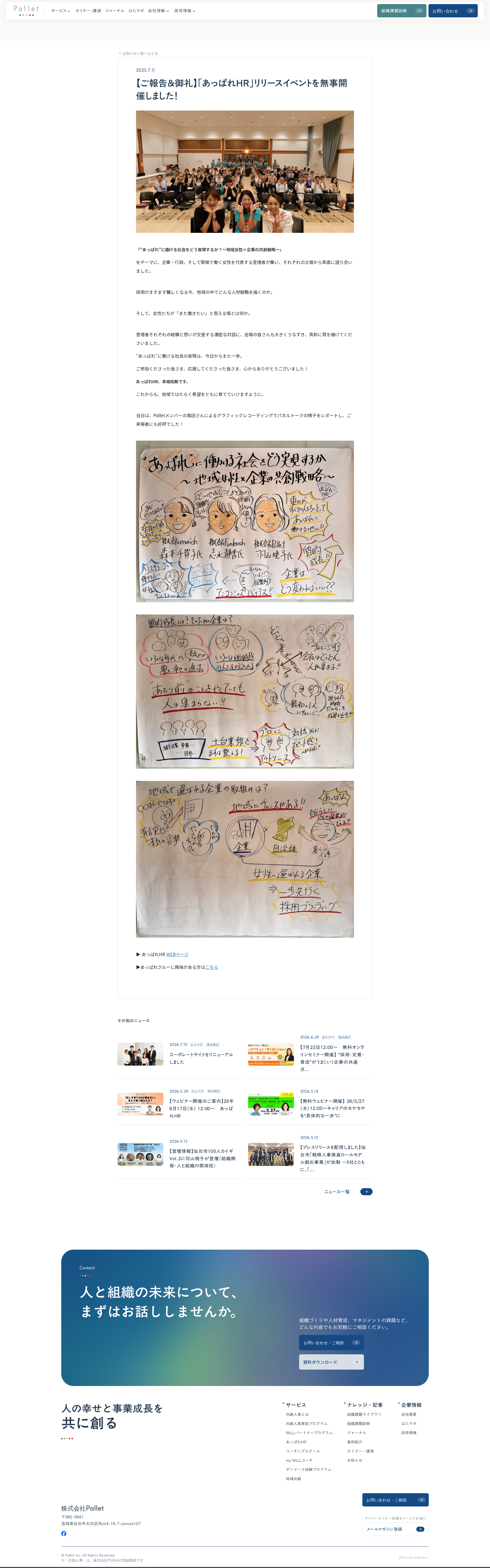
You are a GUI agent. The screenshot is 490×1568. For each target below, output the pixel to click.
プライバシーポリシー (413, 1558)
